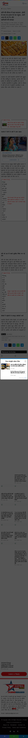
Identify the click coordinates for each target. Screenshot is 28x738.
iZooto (25, 377)
